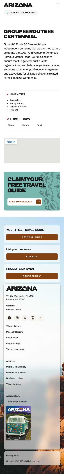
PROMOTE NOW (32, 276)
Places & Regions (14, 332)
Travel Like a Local (15, 349)
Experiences (12, 338)
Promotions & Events (16, 372)
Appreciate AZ (13, 396)
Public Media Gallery (16, 367)
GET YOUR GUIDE (32, 237)
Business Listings (14, 378)
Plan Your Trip (13, 343)
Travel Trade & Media (16, 402)
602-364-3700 (13, 309)
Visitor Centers (13, 384)
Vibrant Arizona (13, 326)
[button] (57, 5)
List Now (32, 256)
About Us (10, 361)
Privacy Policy (13, 455)
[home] (18, 5)
